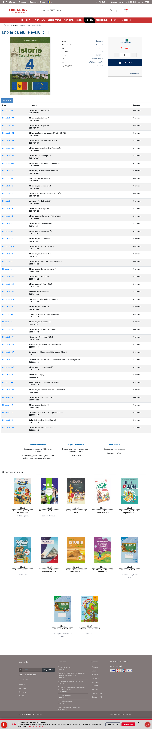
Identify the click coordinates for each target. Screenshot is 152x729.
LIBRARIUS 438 (8, 359)
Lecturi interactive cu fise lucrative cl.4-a (102, 512)
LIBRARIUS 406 (8, 118)
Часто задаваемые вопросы (69, 707)
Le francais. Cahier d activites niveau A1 (49, 571)
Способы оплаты (64, 695)
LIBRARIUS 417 (7, 223)
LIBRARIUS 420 (8, 246)
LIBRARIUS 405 (8, 140)
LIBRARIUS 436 (8, 344)
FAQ (20, 699)
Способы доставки (65, 701)
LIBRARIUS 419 (7, 239)
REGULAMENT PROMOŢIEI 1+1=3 (70, 681)
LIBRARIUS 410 (7, 171)
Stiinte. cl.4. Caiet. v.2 (62, 629)
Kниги (15, 25)
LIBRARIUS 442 (8, 382)
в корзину (126, 62)
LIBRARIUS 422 (8, 261)
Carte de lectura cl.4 (22, 570)
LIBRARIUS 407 (8, 155)
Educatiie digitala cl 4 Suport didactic (129, 512)
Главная (7, 25)
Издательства (96, 693)
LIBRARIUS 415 (7, 208)
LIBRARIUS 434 (8, 329)
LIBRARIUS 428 (8, 299)
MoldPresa (38, 715)
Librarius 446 (7, 405)
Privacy (128, 715)
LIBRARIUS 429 (8, 307)
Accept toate (128, 724)
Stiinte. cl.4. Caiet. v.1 (129, 570)
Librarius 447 (7, 412)
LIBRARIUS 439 (8, 420)
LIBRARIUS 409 (8, 148)
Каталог (94, 686)
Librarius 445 (7, 397)
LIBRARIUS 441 (7, 375)
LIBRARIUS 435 (8, 337)
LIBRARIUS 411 (7, 178)
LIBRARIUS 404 (8, 133)
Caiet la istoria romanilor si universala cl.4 (76, 571)
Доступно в (134, 73)
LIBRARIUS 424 (8, 276)
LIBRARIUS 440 (8, 367)
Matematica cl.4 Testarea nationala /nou (23, 512)
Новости (14, 2)
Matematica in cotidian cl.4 (89, 629)
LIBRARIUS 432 (8, 314)
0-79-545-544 (102, 2)
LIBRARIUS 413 (7, 193)
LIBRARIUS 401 (7, 110)
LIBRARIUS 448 (8, 427)
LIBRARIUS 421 (7, 254)
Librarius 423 (7, 269)
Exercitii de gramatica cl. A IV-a (76, 512)
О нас (93, 671)
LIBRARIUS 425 (8, 284)
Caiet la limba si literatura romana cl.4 (103, 571)
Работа (43, 2)
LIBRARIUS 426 (8, 291)
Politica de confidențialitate (36, 726)
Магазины (24, 2)
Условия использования (117, 715)
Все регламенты (64, 667)
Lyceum (99, 44)
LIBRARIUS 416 (7, 216)
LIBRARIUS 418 (7, 231)
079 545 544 (23, 679)
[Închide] (138, 722)
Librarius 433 (7, 322)
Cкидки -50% (96, 697)
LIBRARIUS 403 (8, 125)
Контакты (34, 2)
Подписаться (48, 670)
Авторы (94, 689)
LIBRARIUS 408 (8, 163)
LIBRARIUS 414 (7, 201)
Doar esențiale (113, 724)
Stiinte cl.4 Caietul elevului (49, 511)
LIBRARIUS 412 (7, 186)
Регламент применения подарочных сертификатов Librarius (72, 674)
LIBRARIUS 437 (8, 352)
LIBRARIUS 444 (8, 390)
